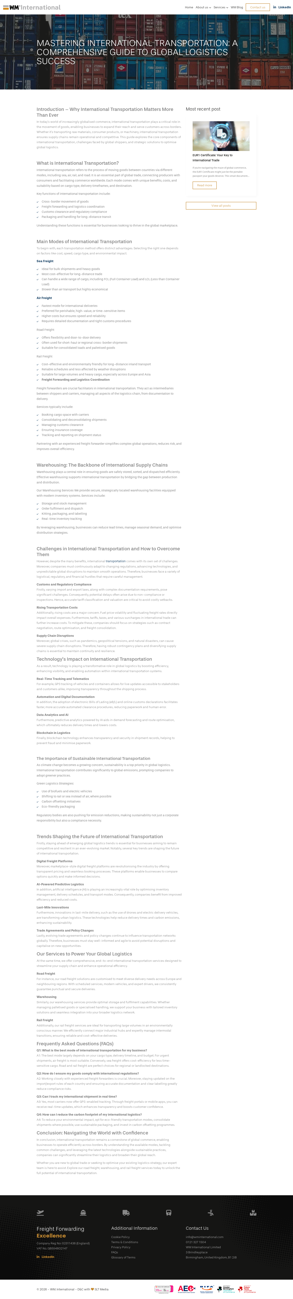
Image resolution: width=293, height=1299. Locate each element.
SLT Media (102, 1289)
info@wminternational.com (204, 1237)
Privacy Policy (120, 1247)
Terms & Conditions (124, 1242)
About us (202, 7)
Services (219, 7)
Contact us (257, 7)
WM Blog (237, 7)
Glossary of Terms (123, 1257)
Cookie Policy (120, 1237)
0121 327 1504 (196, 1242)
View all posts (221, 205)
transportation (116, 561)
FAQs (114, 1252)
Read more (204, 185)
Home (189, 7)
